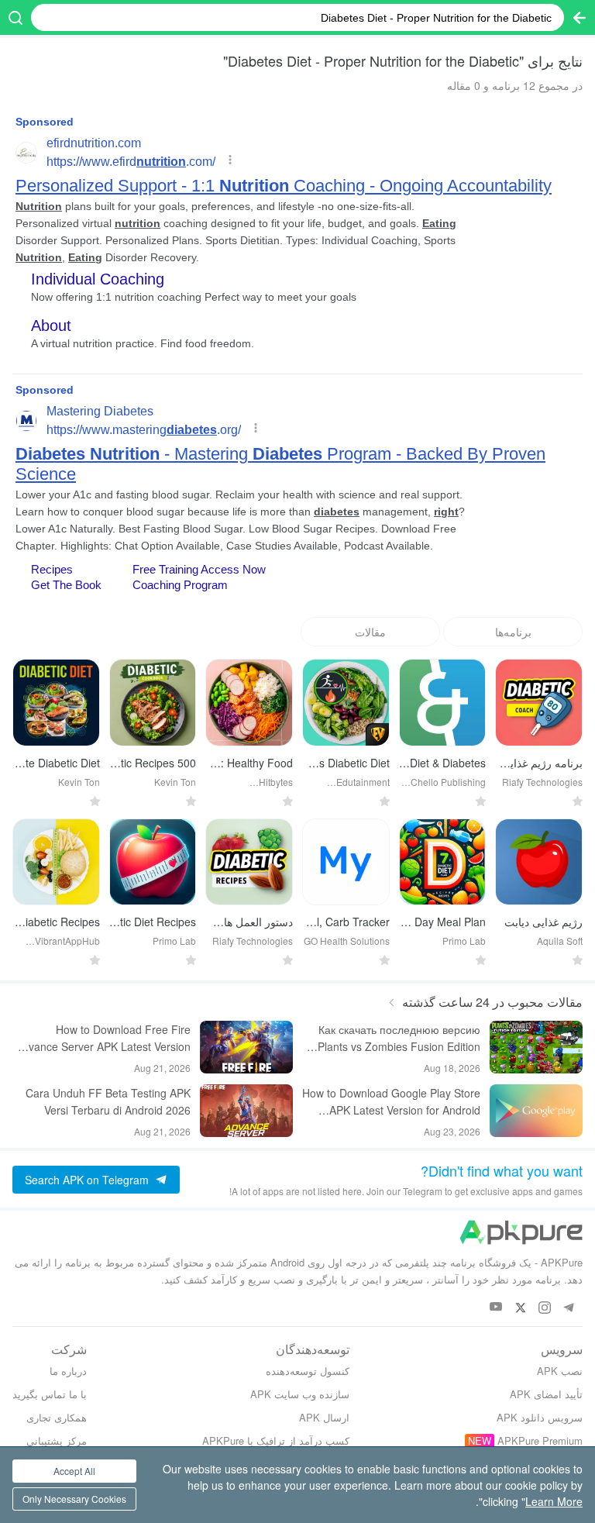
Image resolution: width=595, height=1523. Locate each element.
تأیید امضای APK (546, 1394)
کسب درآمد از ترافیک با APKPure (275, 1440)
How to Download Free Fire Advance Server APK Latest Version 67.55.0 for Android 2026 (103, 1038)
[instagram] (544, 1307)
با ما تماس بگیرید (49, 1394)
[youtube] (496, 1307)
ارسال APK (324, 1417)
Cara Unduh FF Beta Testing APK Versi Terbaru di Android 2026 (108, 1101)
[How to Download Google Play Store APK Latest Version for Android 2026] (536, 1110)
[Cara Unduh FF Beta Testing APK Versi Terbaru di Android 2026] (246, 1110)
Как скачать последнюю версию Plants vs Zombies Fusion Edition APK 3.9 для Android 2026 (399, 1038)
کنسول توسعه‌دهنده (307, 1370)
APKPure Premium (540, 1440)
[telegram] (568, 1307)
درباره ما (68, 1370)
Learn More (554, 1501)
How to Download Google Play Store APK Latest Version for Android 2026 (391, 1101)
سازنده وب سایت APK (299, 1394)
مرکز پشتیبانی (56, 1440)
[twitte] (520, 1307)
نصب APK (560, 1370)
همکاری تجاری (56, 1417)
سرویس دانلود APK (540, 1417)
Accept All (74, 1470)
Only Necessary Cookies (74, 1498)
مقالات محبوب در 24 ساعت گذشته (492, 1002)
